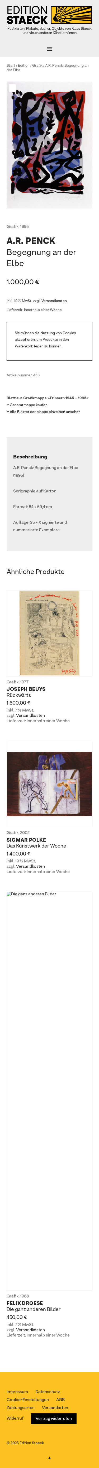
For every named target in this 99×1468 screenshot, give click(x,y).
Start (11, 65)
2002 (25, 833)
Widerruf (15, 1418)
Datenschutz (47, 1392)
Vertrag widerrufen (54, 1419)
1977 (24, 682)
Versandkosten (54, 301)
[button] (13, 88)
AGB (60, 1400)
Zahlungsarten (21, 1408)
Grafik (37, 65)
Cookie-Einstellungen (28, 1400)
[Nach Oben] (49, 1457)
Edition (24, 65)
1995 (24, 227)
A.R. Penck (54, 65)
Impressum (17, 1392)
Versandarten (55, 1408)
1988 (24, 1296)
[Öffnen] (49, 49)
